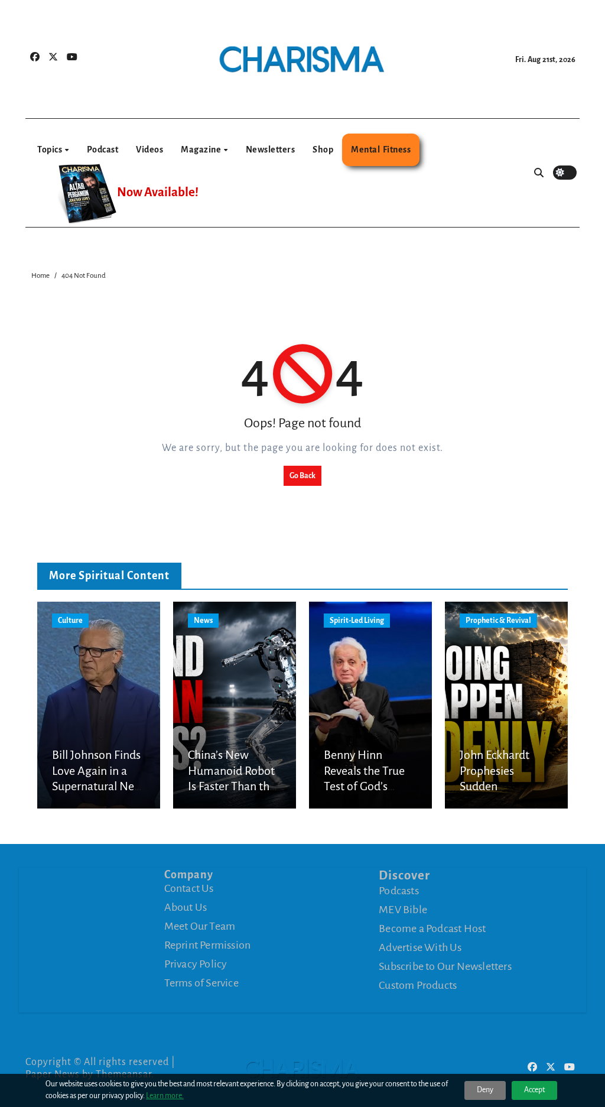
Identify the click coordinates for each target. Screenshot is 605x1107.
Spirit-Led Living (357, 620)
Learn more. (165, 1096)
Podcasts (399, 891)
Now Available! (158, 192)
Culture (70, 620)
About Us (185, 907)
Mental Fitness (381, 149)
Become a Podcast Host (432, 928)
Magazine (202, 149)
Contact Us (189, 888)
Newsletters (270, 149)
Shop (323, 149)
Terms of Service (201, 983)
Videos (149, 149)
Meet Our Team (200, 926)
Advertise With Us (420, 947)
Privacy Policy (195, 964)
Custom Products (418, 985)
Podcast (103, 149)
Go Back (302, 476)
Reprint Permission (207, 945)
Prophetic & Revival (498, 620)
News (203, 620)
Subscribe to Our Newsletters (445, 966)
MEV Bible (403, 910)
